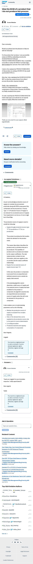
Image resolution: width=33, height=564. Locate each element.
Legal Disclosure (24, 551)
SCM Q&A (5, 6)
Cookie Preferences (8, 560)
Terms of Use (24, 547)
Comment (27, 136)
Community (11, 2)
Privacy (8, 547)
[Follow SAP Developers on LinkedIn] (20, 542)
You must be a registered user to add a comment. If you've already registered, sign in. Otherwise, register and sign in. (16, 346)
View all (4, 533)
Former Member (11, 22)
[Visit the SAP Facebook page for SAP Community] (12, 542)
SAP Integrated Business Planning (10, 36)
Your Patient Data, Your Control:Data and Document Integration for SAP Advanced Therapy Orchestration (16, 449)
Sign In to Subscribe (22, 14)
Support (25, 555)
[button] (3, 29)
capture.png (8, 127)
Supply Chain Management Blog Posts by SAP (16, 442)
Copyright (8, 551)
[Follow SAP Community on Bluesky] (15, 542)
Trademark (8, 555)
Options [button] (30, 14)
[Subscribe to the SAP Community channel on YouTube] (18, 542)
